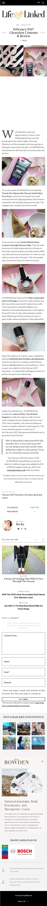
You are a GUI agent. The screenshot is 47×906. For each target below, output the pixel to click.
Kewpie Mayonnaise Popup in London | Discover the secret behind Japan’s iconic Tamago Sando (25, 882)
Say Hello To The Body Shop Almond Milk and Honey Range (23, 605)
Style (17, 25)
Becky (24, 40)
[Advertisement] (23, 103)
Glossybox (28, 494)
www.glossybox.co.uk (16, 470)
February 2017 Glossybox (13, 494)
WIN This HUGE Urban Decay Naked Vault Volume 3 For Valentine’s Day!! (23, 594)
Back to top (21, 901)
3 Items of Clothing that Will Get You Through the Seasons (23, 580)
